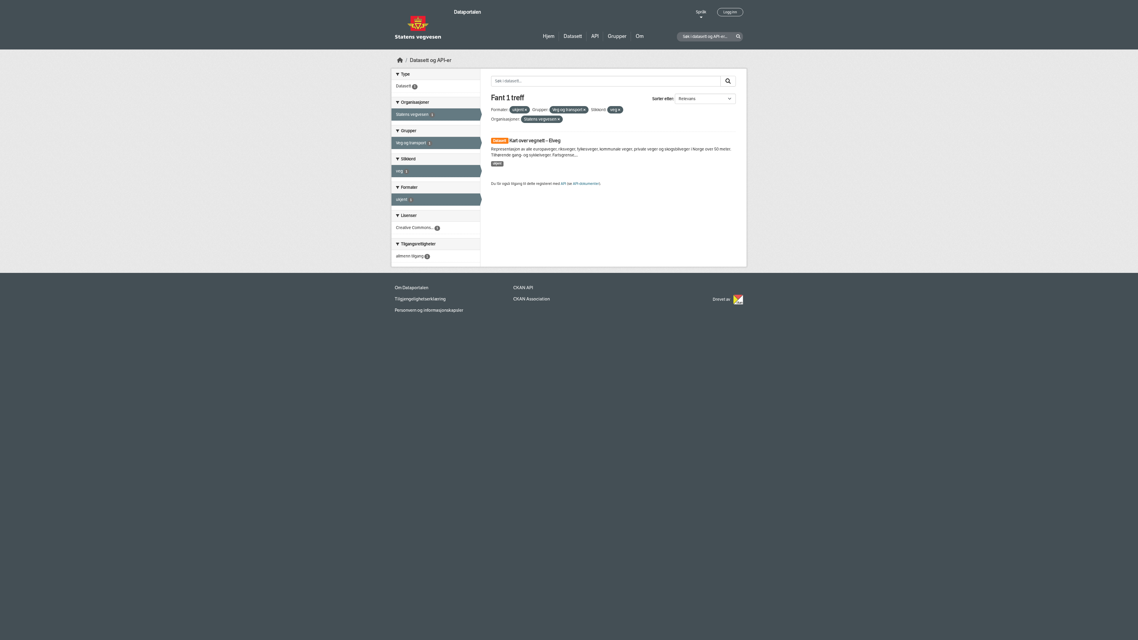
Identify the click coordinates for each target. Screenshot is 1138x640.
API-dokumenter (586, 184)
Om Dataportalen (411, 287)
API (595, 36)
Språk (701, 12)
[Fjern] (526, 110)
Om (640, 36)
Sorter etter (662, 98)
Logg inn (730, 12)
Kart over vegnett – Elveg (535, 140)
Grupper (617, 36)
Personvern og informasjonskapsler (429, 310)
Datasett (573, 36)
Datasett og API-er (430, 60)
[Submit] (728, 81)
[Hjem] (400, 60)
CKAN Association (531, 299)
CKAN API (523, 287)
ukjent (497, 163)
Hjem (548, 36)
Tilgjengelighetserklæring (420, 299)
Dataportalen (467, 12)
